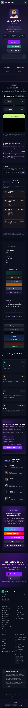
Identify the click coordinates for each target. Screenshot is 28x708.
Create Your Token (15, 574)
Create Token (5, 606)
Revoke (22, 191)
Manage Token (15, 541)
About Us (4, 643)
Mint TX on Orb (14, 292)
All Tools (4, 630)
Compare (18, 616)
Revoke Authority (15, 537)
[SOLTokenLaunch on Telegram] (5, 600)
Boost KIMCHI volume (12, 447)
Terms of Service (15, 694)
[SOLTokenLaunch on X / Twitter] (3, 600)
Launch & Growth (20, 614)
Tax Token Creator (6, 608)
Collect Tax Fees (5, 622)
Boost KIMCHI (15, 51)
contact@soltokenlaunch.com (8, 651)
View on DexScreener (15, 277)
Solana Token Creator (17, 316)
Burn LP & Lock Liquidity (15, 533)
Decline (14, 705)
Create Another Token (15, 545)
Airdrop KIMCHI (15, 46)
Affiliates (20, 694)
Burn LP (22, 221)
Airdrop (4, 618)
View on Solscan (14, 281)
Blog (3, 641)
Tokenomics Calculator (7, 626)
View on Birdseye (15, 285)
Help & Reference (20, 618)
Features (4, 639)
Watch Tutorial (14, 578)
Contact (4, 645)
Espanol (14, 696)
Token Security (19, 608)
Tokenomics (18, 612)
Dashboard (4, 624)
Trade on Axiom (15, 273)
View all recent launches (13, 31)
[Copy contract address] (24, 56)
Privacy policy (15, 702)
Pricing (4, 637)
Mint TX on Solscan (14, 288)
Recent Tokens (5, 628)
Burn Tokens (5, 616)
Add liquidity (16, 154)
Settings (20, 705)
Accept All (8, 705)
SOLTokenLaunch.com (12, 691)
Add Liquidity (15, 42)
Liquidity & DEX (19, 610)
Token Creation (19, 606)
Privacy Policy (8, 694)
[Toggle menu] (25, 2)
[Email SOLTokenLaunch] (8, 600)
